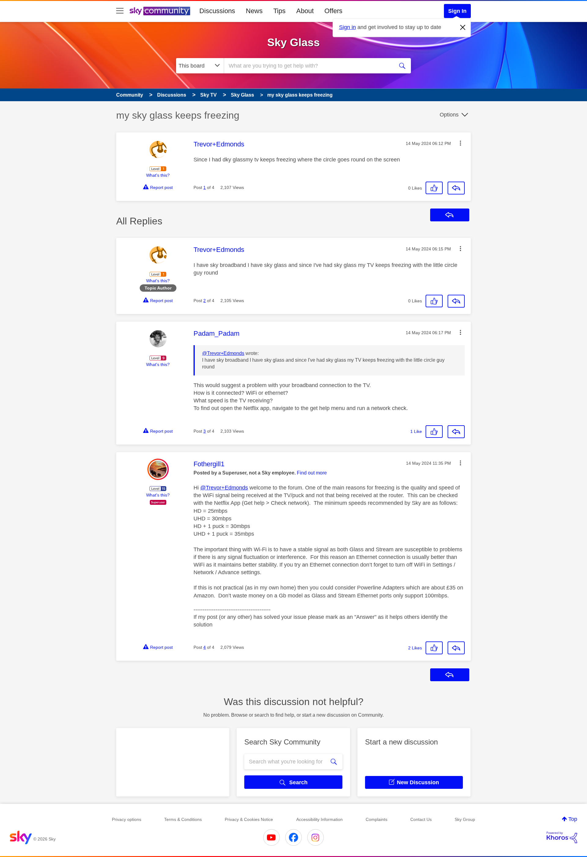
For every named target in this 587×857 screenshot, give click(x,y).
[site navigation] (120, 11)
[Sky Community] (160, 11)
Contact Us (421, 819)
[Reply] (456, 188)
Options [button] (449, 115)
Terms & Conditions (183, 819)
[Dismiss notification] (463, 27)
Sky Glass (293, 42)
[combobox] (308, 65)
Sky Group (465, 819)
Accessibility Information (319, 819)
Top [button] (572, 819)
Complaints (376, 819)
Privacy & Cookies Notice (249, 819)
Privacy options (126, 819)
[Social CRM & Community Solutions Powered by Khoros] (562, 837)
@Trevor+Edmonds (223, 353)
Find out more (312, 472)
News (254, 11)
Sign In (457, 11)
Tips (279, 11)
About (305, 11)
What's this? (158, 175)
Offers (333, 11)
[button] (460, 143)
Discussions (217, 11)
